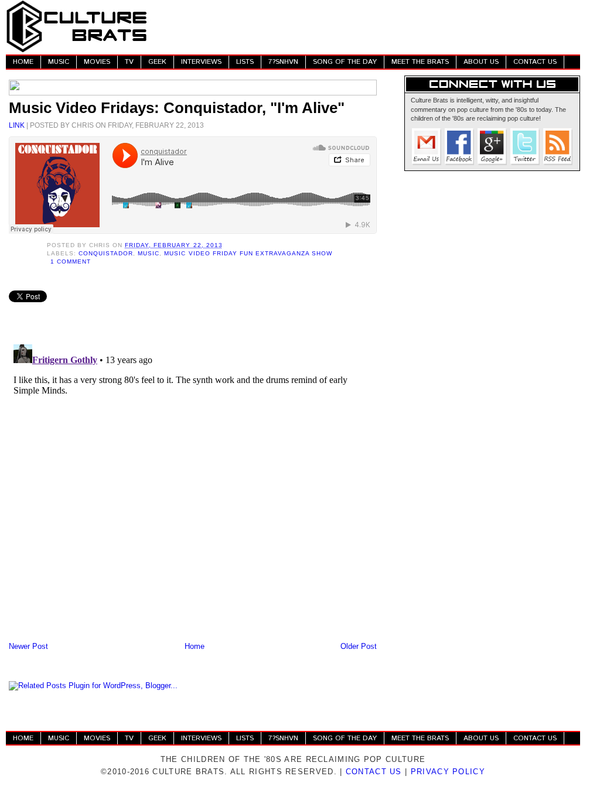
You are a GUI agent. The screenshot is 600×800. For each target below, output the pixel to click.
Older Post (358, 646)
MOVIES (97, 62)
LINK (17, 125)
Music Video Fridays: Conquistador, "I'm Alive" (177, 108)
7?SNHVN (283, 62)
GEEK (157, 62)
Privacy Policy (448, 771)
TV (129, 62)
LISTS (245, 62)
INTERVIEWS (201, 62)
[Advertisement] (367, 26)
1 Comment (70, 261)
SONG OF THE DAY (345, 62)
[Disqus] (193, 486)
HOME (23, 62)
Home (194, 646)
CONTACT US (535, 62)
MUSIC (58, 62)
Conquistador (106, 253)
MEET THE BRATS (420, 62)
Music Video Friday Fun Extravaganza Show (248, 253)
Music (148, 253)
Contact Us (374, 771)
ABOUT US (481, 62)
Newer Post (28, 646)
